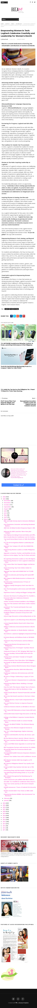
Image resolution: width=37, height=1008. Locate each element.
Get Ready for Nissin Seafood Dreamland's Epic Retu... (18, 663)
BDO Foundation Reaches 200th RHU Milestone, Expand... (18, 670)
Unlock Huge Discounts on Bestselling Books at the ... (20, 616)
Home (2, 23)
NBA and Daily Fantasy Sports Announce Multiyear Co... (19, 521)
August (6, 509)
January (6, 800)
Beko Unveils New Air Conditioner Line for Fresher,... (20, 537)
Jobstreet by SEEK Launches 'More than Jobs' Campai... (17, 532)
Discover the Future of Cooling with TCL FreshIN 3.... (20, 596)
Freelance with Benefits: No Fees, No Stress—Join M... (19, 735)
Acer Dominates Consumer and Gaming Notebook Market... (19, 525)
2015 (4, 821)
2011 (4, 830)
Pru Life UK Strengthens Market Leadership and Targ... (19, 543)
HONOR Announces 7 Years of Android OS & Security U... (20, 788)
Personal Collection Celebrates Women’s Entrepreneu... (16, 598)
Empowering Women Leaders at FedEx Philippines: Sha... (19, 550)
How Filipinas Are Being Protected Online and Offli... (20, 535)
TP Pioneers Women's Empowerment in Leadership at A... (19, 680)
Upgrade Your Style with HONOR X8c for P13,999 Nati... (18, 572)
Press (12, 23)
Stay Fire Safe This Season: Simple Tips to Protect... (20, 687)
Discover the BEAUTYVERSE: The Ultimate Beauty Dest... (19, 725)
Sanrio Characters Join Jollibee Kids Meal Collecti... (19, 779)
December (7, 500)
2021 (4, 809)
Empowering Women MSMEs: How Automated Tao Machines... (19, 795)
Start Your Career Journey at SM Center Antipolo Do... (19, 784)
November (7, 502)
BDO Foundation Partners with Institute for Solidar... (20, 747)
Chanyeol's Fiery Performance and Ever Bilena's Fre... (18, 641)
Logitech (7, 23)
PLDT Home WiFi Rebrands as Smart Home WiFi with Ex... (20, 710)
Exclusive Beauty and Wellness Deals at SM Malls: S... (19, 638)
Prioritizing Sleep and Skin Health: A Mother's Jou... (19, 770)
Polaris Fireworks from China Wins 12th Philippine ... (20, 660)
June (5, 513)
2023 (4, 805)
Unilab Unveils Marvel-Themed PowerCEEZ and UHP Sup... (19, 693)
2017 (4, 817)
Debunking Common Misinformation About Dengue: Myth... (20, 666)
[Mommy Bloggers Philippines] (9, 980)
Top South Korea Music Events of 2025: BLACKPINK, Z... (19, 539)
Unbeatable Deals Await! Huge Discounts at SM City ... (20, 714)
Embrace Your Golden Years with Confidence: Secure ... (20, 757)
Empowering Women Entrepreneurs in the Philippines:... (17, 645)
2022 (4, 807)
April (5, 517)
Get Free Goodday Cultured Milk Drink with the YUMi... (18, 654)
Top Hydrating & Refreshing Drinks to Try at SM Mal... (19, 773)
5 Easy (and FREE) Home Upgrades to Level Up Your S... (19, 744)
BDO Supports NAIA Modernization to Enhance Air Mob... (19, 579)
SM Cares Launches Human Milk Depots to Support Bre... (19, 741)
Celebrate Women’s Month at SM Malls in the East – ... (20, 707)
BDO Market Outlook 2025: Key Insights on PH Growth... (18, 760)
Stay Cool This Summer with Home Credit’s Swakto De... (19, 604)
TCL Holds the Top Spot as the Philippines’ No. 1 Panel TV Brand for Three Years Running (18, 390)
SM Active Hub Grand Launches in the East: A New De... (19, 696)
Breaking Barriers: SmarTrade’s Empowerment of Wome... (19, 700)
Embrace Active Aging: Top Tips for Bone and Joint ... (19, 555)
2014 (4, 824)
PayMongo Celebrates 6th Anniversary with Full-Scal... (19, 673)
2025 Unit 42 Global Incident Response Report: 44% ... (19, 528)
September (7, 507)
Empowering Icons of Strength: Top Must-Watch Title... (19, 648)
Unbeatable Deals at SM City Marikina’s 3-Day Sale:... (18, 689)
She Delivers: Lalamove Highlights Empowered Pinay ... (20, 634)
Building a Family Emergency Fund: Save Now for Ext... (19, 586)
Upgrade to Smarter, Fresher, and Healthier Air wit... (20, 553)
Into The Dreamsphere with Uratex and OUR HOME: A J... (19, 589)
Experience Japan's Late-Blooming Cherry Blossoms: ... (20, 620)
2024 (4, 803)
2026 (4, 497)
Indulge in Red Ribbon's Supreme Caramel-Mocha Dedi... (19, 718)
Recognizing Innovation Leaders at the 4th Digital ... (20, 559)
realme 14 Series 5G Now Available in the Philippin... (20, 601)
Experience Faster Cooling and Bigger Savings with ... (19, 593)
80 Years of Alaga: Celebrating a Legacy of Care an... (18, 677)
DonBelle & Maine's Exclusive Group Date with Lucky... (18, 613)
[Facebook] (30, 2)
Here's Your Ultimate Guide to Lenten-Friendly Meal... (18, 721)
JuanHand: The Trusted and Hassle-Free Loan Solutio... (18, 607)
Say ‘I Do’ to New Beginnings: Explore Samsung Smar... (18, 732)
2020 (4, 811)
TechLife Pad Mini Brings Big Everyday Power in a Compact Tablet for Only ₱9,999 (16, 367)
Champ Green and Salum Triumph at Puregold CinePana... (18, 657)
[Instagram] (32, 2)
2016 (4, 819)
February (7, 798)
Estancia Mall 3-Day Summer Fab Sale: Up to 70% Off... (19, 767)
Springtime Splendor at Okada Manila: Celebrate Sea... (19, 630)
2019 (4, 813)
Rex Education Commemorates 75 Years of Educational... (17, 582)
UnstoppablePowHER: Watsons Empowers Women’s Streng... (20, 753)
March (6, 519)
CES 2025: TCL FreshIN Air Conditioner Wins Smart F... (20, 781)
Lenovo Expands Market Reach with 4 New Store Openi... (19, 623)
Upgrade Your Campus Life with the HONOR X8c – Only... (19, 546)
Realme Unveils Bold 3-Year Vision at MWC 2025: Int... (18, 791)
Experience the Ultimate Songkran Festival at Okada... (18, 728)
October (6, 505)
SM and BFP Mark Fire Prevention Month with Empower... (17, 750)
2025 (4, 499)
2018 (4, 815)
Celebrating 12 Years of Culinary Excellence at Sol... (19, 610)
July (5, 511)
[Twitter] (34, 2)
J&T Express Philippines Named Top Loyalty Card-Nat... (19, 764)
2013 (4, 826)
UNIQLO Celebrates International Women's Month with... (19, 627)
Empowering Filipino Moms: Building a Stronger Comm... (18, 684)
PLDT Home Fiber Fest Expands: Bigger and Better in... (19, 565)
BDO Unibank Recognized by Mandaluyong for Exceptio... (18, 776)
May (5, 515)
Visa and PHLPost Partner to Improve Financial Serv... (18, 703)
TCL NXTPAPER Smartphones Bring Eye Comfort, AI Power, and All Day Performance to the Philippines (17, 344)
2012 (4, 828)
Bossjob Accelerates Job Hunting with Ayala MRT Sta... (19, 575)
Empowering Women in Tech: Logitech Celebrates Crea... (19, 561)
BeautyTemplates (24, 1003)
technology (19, 23)
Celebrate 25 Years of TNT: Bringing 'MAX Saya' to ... (20, 651)
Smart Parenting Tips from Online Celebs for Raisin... (18, 568)
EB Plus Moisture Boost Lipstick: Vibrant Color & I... (19, 738)
